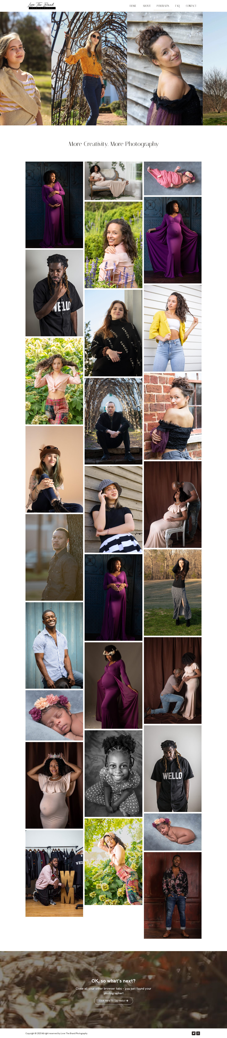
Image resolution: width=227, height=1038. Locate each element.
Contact (191, 5)
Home (133, 5)
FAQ (177, 5)
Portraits (163, 5)
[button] (3, 69)
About (147, 5)
